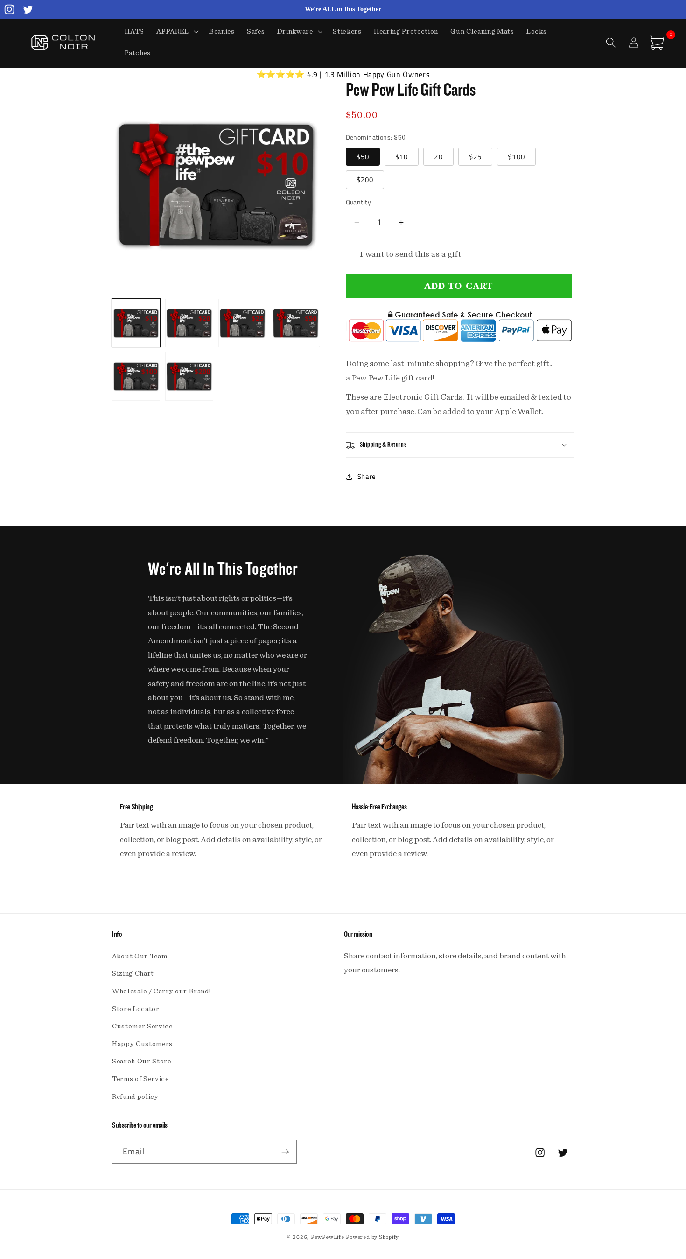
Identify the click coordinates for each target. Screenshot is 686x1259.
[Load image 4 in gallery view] (296, 323)
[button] (176, 31)
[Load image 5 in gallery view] (136, 376)
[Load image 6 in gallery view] (189, 376)
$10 (401, 156)
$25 (475, 156)
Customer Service (142, 1026)
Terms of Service (140, 1079)
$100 (516, 156)
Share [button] (366, 476)
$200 (365, 180)
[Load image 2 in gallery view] (189, 323)
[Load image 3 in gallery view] (242, 323)
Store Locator (136, 1009)
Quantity (358, 203)
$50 (363, 156)
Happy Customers (142, 1044)
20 (438, 156)
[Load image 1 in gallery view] (136, 323)
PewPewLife (327, 1237)
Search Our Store (141, 1061)
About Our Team (139, 956)
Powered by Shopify (372, 1237)
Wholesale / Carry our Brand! (161, 991)
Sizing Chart (133, 973)
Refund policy (135, 1096)
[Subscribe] (285, 1152)
